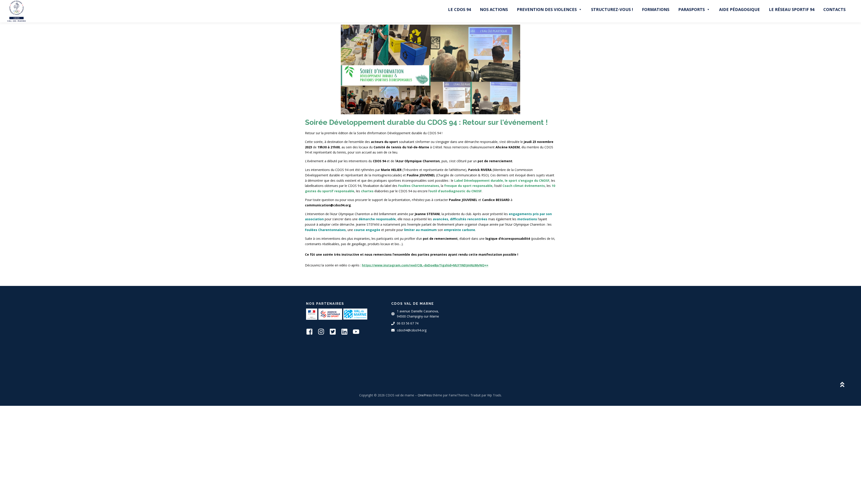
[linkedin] (346, 331)
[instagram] (323, 331)
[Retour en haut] (842, 385)
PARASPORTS (691, 9)
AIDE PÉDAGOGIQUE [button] (739, 9)
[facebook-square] (311, 331)
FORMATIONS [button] (655, 9)
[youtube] (358, 331)
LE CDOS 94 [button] (459, 9)
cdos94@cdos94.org (411, 330)
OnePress (425, 395)
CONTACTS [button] (834, 9)
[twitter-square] (334, 331)
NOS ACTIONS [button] (494, 9)
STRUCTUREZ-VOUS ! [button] (612, 9)
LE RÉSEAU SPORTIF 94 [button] (791, 9)
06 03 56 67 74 (407, 323)
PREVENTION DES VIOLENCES (547, 9)
